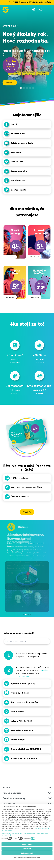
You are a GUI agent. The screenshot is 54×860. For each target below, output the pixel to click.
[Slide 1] (21, 88)
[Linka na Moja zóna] (40, 9)
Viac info (27, 512)
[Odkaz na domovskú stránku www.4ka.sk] (6, 10)
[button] (23, 614)
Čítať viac (15, 551)
